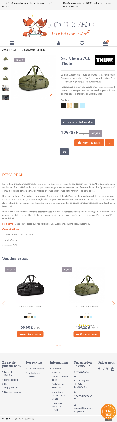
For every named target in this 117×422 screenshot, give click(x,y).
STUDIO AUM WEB (23, 418)
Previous (4, 303)
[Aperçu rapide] (32, 302)
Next (113, 303)
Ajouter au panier (91, 142)
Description (13, 175)
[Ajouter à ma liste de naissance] (64, 151)
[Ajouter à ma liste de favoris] (109, 142)
